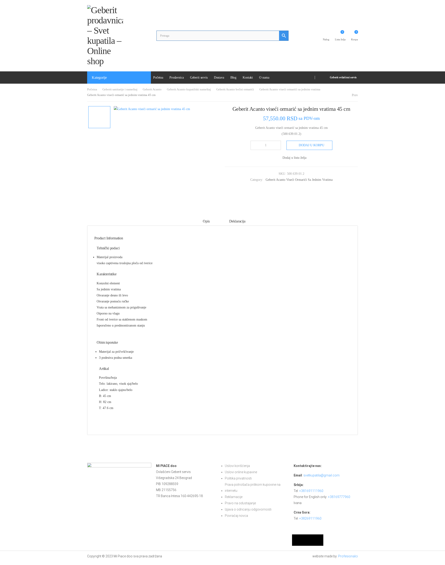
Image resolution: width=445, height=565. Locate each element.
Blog (233, 77)
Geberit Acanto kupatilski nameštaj (189, 89)
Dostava (219, 77)
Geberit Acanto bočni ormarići (235, 89)
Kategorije (99, 77)
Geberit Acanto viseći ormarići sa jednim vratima (289, 89)
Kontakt (248, 77)
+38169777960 (339, 497)
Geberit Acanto (152, 89)
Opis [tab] (206, 221)
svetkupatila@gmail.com (321, 475)
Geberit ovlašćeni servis (343, 77)
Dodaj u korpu (311, 145)
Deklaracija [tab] (237, 221)
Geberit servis (199, 77)
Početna (158, 77)
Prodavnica (176, 77)
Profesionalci (348, 556)
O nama (264, 77)
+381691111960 (311, 491)
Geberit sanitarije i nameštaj (119, 89)
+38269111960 (310, 518)
